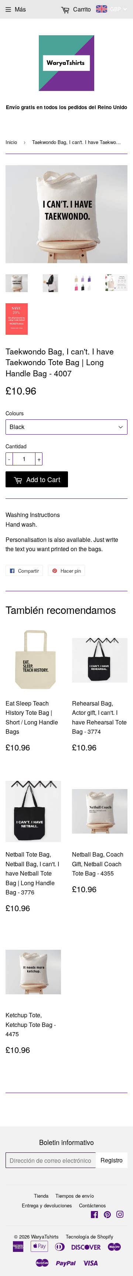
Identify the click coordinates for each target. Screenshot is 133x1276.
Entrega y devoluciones (47, 1205)
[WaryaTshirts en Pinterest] (107, 1215)
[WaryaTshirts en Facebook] (94, 1215)
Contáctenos (92, 1205)
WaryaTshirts (45, 1236)
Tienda (41, 1195)
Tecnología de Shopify (89, 1236)
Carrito (81, 9)
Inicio (11, 141)
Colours (15, 413)
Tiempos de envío (74, 1195)
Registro (111, 1160)
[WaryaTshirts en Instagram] (120, 1215)
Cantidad (16, 446)
